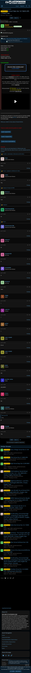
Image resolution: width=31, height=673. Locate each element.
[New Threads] (26, 6)
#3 (29, 180)
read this (17, 84)
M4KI (5, 476)
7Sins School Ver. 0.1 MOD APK (19, 457)
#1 (29, 30)
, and (8, 187)
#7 (29, 245)
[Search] (29, 6)
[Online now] (3, 367)
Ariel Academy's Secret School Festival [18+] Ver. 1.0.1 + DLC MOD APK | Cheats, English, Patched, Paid (15, 473)
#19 (29, 412)
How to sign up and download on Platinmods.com (13, 148)
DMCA (3, 648)
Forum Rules (4, 646)
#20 (29, 431)
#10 (29, 287)
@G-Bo (14, 117)
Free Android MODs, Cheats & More (9, 639)
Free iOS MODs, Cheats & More (8, 642)
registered (11, 76)
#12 (29, 314)
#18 (29, 398)
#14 (29, 342)
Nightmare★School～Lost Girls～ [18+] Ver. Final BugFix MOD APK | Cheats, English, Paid (16, 482)
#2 (29, 163)
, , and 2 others (11, 171)
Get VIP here (18, 91)
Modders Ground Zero (7, 644)
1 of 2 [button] (11, 18)
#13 (29, 328)
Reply (29, 168)
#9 (29, 273)
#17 (29, 384)
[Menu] (2, 6)
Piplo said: (4, 415)
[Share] (28, 30)
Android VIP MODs (6, 637)
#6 (29, 231)
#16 (29, 370)
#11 (29, 300)
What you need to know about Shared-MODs (12, 122)
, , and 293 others (13, 154)
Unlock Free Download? (15, 68)
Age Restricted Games (17, 453)
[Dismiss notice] (28, 661)
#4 (29, 197)
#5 (29, 214)
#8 (29, 259)
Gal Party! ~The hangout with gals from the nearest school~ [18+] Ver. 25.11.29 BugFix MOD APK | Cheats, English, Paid (17, 534)
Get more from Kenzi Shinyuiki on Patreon (16, 38)
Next (16, 18)
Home (3, 635)
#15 (29, 356)
